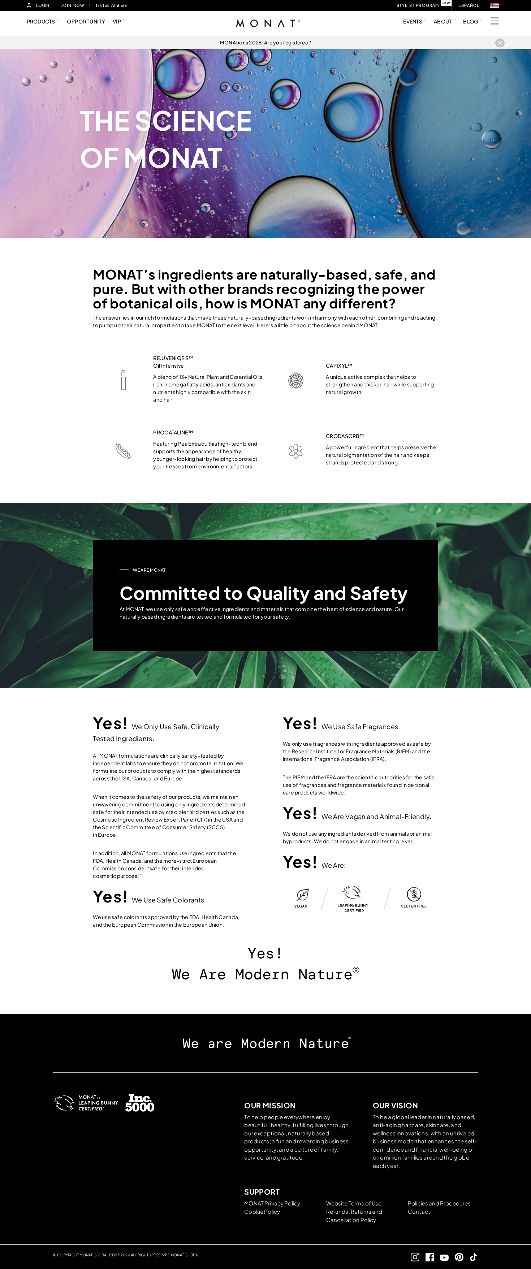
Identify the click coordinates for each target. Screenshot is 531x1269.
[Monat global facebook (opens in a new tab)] (426, 1256)
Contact (419, 1211)
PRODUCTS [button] (41, 21)
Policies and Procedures (439, 1203)
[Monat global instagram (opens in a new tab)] (412, 1256)
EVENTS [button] (412, 21)
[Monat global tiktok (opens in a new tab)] (470, 1256)
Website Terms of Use (354, 1203)
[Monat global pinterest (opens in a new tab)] (456, 1256)
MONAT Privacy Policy (272, 1203)
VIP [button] (117, 21)
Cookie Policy (262, 1211)
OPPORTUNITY (86, 21)
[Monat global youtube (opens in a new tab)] (441, 1257)
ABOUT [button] (443, 21)
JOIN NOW (73, 5)
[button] (494, 5)
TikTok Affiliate (111, 5)
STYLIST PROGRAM (418, 5)
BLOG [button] (470, 21)
